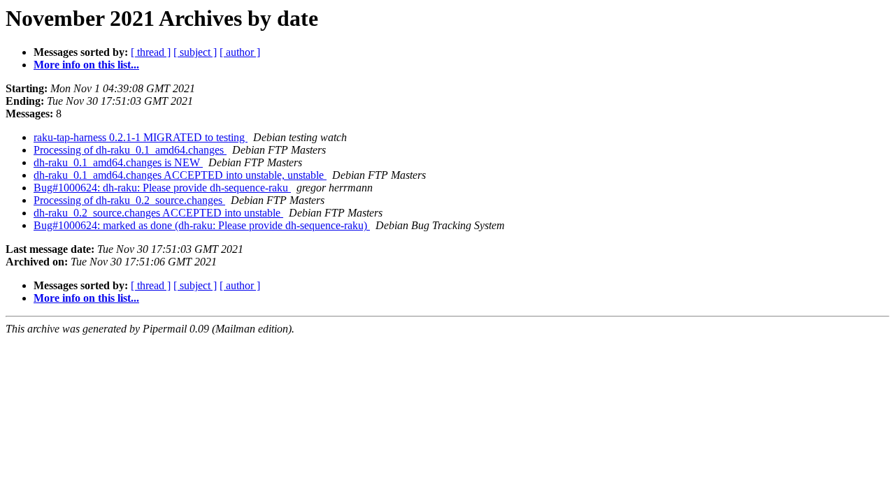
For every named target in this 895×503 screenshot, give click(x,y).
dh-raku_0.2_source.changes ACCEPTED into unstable (158, 213)
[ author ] (240, 52)
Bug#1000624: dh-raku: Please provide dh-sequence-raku (162, 188)
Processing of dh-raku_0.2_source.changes (129, 200)
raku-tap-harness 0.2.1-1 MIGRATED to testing (141, 137)
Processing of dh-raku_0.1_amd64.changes (130, 150)
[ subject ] (195, 52)
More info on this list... (86, 65)
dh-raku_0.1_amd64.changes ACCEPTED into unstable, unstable (180, 175)
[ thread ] (151, 52)
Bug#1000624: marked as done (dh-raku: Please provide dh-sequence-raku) (202, 225)
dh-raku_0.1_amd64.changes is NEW (118, 162)
